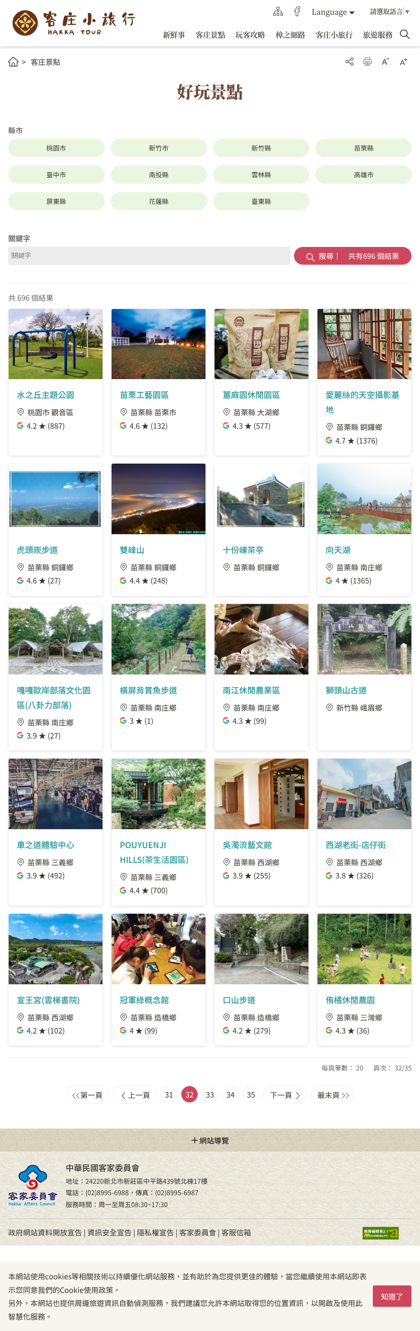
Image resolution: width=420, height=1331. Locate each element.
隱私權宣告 (155, 1232)
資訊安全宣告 (109, 1232)
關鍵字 (19, 238)
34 (230, 1094)
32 (189, 1094)
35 (251, 1094)
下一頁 (281, 1094)
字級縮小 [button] (385, 61)
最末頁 (328, 1094)
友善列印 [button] (367, 61)
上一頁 (139, 1094)
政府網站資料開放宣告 (45, 1232)
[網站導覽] (278, 11)
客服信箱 (236, 1232)
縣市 (15, 130)
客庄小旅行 (73, 23)
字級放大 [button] (403, 61)
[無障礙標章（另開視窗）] (387, 1232)
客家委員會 (197, 1232)
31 (169, 1094)
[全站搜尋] (405, 34)
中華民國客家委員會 (32, 1185)
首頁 (13, 62)
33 (210, 1094)
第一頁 (91, 1094)
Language (329, 11)
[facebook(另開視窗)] (297, 11)
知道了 (392, 1296)
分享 (349, 61)
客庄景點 (45, 61)
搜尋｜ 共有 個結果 (359, 255)
